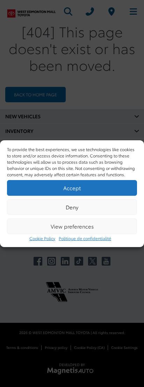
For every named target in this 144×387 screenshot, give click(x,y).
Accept (72, 188)
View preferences (72, 226)
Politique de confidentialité (85, 238)
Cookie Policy (42, 238)
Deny (72, 207)
